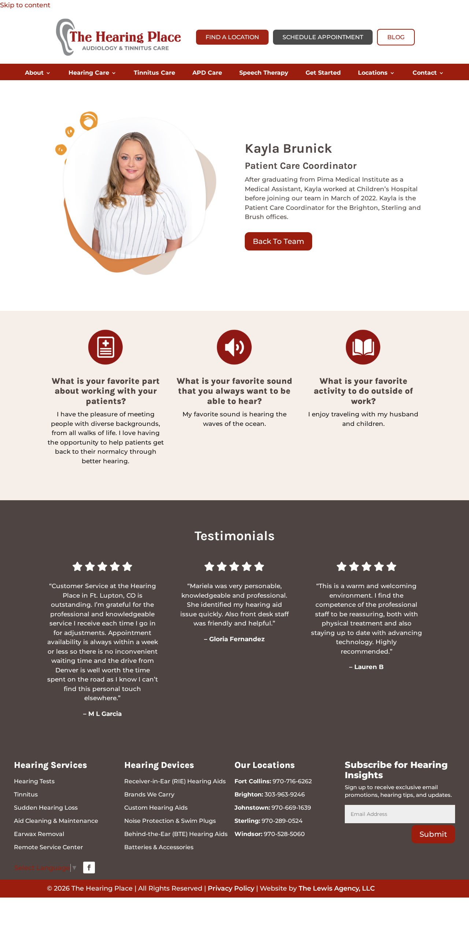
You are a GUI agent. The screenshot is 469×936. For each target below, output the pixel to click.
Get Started (323, 73)
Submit (433, 834)
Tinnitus (26, 794)
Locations (373, 73)
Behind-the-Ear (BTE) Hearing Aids (176, 834)
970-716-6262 (292, 781)
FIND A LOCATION (232, 37)
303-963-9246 (285, 794)
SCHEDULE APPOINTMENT (322, 37)
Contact (425, 73)
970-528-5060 (284, 834)
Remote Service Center (48, 847)
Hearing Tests (34, 781)
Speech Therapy (263, 73)
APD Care (207, 73)
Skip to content (25, 5)
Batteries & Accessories (158, 847)
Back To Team (278, 241)
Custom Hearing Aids (156, 807)
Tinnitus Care (154, 73)
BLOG (396, 37)
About (34, 73)
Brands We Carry (149, 794)
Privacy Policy (231, 888)
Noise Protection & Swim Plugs (170, 820)
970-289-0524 (282, 820)
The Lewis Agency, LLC (337, 888)
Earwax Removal (39, 834)
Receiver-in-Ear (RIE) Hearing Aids (175, 781)
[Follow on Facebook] (89, 867)
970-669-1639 (291, 807)
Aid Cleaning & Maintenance (56, 820)
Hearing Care (89, 73)
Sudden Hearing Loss (46, 807)
